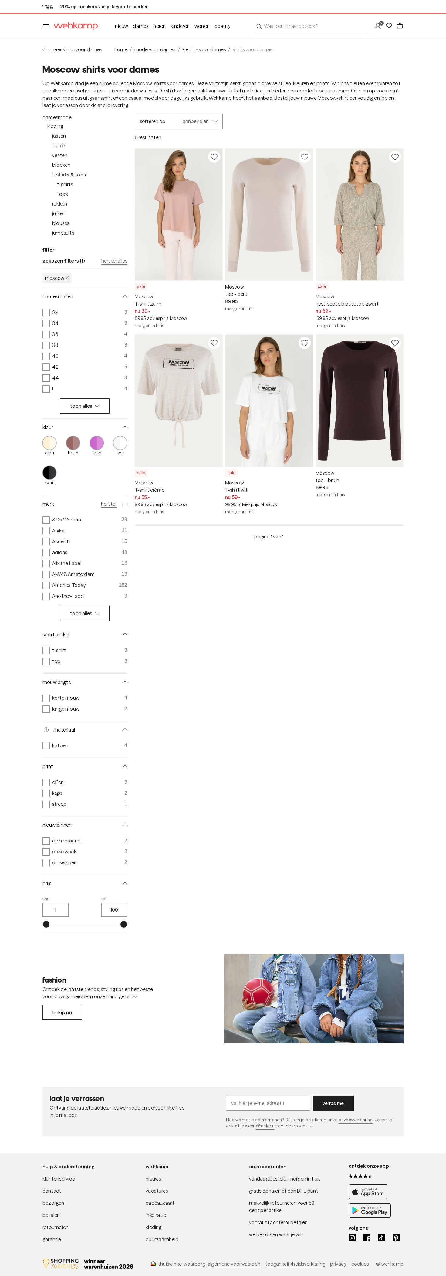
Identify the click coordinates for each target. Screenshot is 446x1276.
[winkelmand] (400, 26)
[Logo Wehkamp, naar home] (74, 26)
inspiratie (156, 1215)
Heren (159, 26)
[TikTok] (381, 1237)
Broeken (61, 165)
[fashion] (314, 999)
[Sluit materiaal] (123, 729)
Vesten (59, 155)
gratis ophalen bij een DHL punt (283, 1191)
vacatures (157, 1191)
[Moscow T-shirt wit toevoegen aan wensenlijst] (305, 343)
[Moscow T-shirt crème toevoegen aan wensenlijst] (214, 343)
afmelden (265, 1126)
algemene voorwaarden (234, 1264)
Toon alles (81, 406)
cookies (360, 1264)
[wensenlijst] (390, 26)
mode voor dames (155, 49)
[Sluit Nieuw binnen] (123, 825)
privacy (338, 1264)
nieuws (153, 1179)
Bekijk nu (62, 1013)
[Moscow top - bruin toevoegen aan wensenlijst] (395, 343)
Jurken (59, 213)
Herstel (108, 504)
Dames (140, 26)
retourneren (55, 1227)
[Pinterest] (396, 1237)
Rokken (59, 204)
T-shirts (65, 184)
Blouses (60, 223)
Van (46, 899)
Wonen (202, 26)
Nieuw (121, 26)
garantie (51, 1239)
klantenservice (58, 1179)
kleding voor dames (204, 49)
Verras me (333, 1103)
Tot (104, 899)
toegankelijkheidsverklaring (295, 1264)
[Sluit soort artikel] (123, 634)
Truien (58, 145)
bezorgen (53, 1203)
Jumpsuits (63, 233)
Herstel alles (114, 261)
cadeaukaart (160, 1203)
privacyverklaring (356, 1120)
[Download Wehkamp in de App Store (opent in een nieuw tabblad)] (370, 1197)
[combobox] (311, 26)
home (121, 49)
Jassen (59, 136)
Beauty (223, 26)
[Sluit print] (123, 766)
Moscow (54, 278)
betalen (51, 1215)
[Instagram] (352, 1237)
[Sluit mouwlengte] (123, 682)
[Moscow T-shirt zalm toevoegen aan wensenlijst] (214, 157)
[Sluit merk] (123, 503)
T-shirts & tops (69, 175)
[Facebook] (366, 1237)
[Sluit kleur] (123, 427)
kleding (153, 1227)
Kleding (55, 126)
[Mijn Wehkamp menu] (379, 26)
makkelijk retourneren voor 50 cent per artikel (282, 1206)
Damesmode (57, 117)
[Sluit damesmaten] (123, 296)
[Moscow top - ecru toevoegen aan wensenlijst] (305, 157)
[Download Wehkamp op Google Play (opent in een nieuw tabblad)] (370, 1216)
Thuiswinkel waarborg (181, 1264)
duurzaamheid (162, 1239)
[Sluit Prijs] (123, 883)
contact (51, 1191)
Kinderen (180, 26)
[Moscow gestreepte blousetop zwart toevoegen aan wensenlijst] (395, 157)
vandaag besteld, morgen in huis (285, 1179)
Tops (62, 194)
